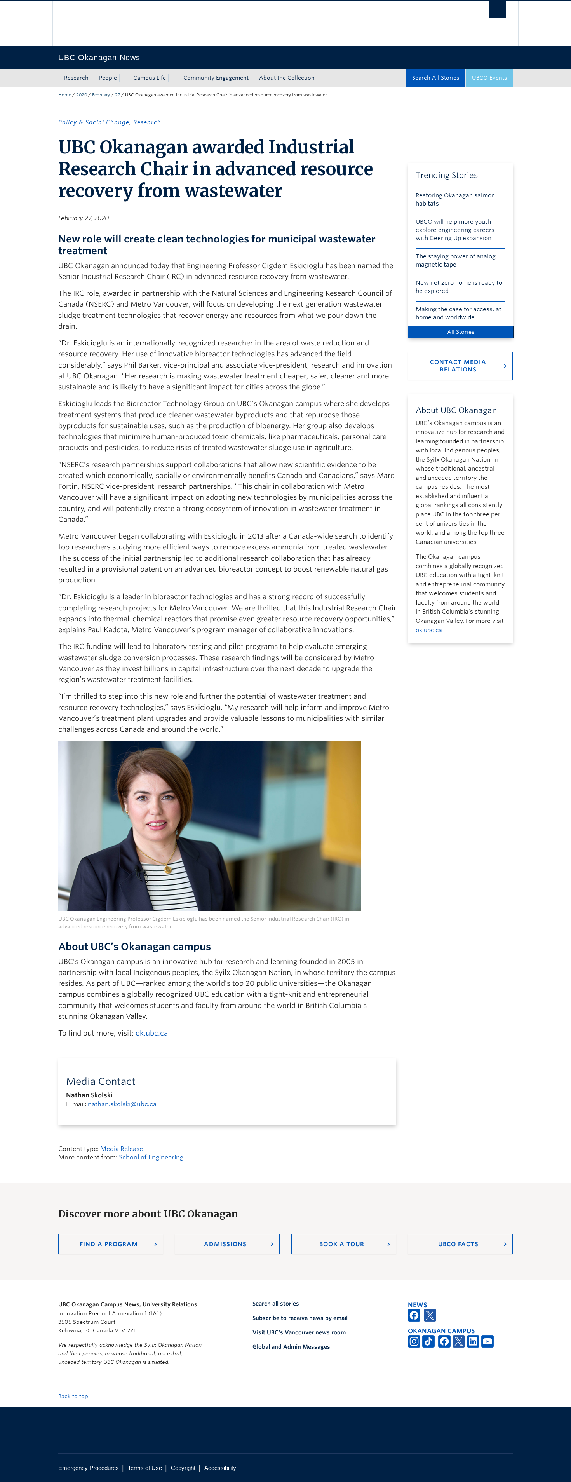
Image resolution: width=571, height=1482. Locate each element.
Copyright (183, 1468)
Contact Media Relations (458, 366)
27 (117, 95)
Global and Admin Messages (291, 1347)
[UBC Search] (497, 9)
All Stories (460, 332)
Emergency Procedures (88, 1468)
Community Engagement (216, 78)
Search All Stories (435, 78)
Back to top (74, 1396)
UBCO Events (489, 78)
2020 (81, 95)
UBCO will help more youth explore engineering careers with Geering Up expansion (455, 230)
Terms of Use (145, 1468)
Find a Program (109, 1244)
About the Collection (287, 78)
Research (76, 78)
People (108, 78)
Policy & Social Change (93, 122)
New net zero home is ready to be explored (459, 287)
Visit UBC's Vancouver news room (299, 1332)
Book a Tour (341, 1244)
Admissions (225, 1244)
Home (64, 95)
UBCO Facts (458, 1244)
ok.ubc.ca (152, 1033)
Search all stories (275, 1304)
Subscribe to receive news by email (300, 1318)
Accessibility (220, 1468)
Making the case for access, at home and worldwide (458, 313)
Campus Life (149, 78)
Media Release (121, 1148)
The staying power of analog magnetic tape (456, 260)
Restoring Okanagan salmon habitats (455, 199)
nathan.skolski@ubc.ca (122, 1104)
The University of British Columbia (74, 23)
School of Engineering (151, 1157)
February (101, 95)
